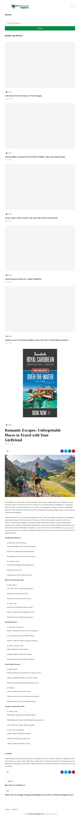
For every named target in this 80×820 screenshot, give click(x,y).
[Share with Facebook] (62, 451)
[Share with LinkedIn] (69, 451)
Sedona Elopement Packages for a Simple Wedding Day (23, 279)
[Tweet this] (66, 451)
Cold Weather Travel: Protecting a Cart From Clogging (23, 96)
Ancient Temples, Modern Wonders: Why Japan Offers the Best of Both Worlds (31, 218)
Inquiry (7, 809)
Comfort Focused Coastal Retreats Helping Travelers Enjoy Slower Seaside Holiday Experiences (36, 340)
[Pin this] (73, 451)
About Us (15, 809)
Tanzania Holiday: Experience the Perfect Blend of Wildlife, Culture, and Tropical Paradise (35, 157)
